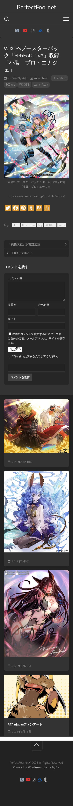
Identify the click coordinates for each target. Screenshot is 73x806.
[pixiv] (56, 31)
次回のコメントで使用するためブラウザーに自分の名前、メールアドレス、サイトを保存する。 (36, 338)
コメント (15, 278)
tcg (40, 225)
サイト (12, 319)
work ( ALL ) (41, 84)
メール (43, 304)
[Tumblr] (48, 30)
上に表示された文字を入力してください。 (34, 356)
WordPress (35, 767)
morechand (41, 78)
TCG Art (10, 84)
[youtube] (25, 30)
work (62, 225)
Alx (57, 767)
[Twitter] (17, 30)
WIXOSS (24, 84)
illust (15, 225)
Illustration (59, 78)
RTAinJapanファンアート (25, 724)
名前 (12, 304)
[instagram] (33, 30)
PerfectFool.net (36, 7)
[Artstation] (40, 30)
